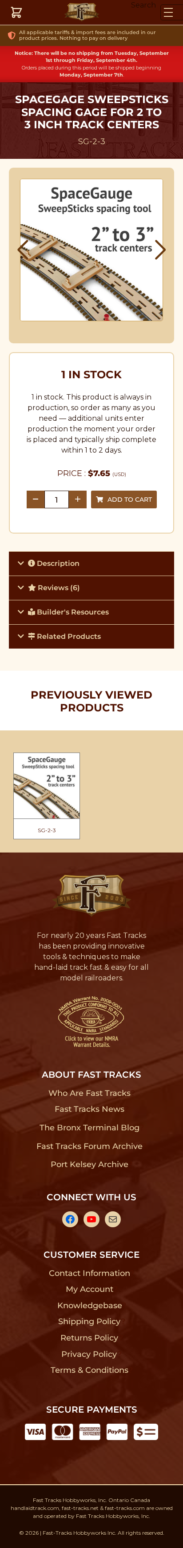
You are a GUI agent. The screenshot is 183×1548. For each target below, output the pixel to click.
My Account (89, 1289)
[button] (23, 250)
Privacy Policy (89, 1354)
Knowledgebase (89, 1305)
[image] (91, 250)
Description (57, 563)
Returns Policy (89, 1338)
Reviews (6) (58, 588)
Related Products (68, 636)
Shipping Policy (89, 1321)
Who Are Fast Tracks (89, 1093)
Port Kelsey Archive (89, 1164)
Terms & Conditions (89, 1370)
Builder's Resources (72, 612)
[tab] (91, 563)
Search (143, 5)
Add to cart (129, 499)
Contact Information (89, 1273)
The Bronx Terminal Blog (89, 1128)
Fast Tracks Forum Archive (89, 1146)
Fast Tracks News (89, 1109)
